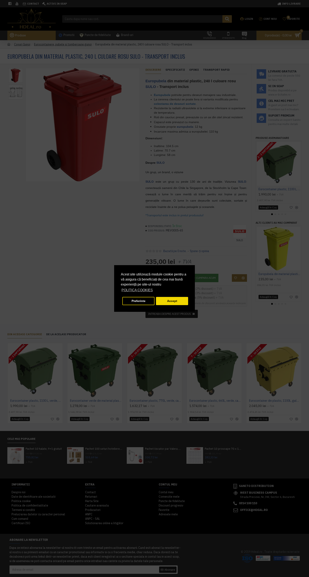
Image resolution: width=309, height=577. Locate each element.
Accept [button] (172, 301)
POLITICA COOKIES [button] (137, 290)
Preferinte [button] (138, 301)
